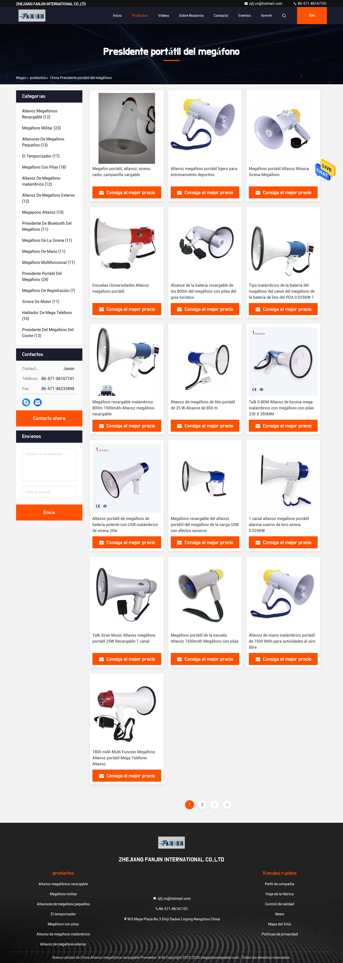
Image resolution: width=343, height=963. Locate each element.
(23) (41, 128)
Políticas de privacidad (280, 934)
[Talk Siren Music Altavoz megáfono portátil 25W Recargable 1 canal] (126, 594)
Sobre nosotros (191, 16)
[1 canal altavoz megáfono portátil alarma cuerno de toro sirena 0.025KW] (283, 478)
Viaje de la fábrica (279, 894)
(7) (48, 290)
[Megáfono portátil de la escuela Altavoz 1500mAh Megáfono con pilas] (205, 594)
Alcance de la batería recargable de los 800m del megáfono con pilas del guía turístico (203, 291)
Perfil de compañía (279, 884)
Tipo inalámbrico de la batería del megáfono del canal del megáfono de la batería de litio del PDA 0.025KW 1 (282, 291)
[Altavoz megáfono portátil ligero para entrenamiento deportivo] (205, 128)
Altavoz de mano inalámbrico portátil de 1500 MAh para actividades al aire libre (282, 641)
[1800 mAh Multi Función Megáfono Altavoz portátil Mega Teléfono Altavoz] (126, 711)
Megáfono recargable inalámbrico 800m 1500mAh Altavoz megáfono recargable (123, 408)
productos (38, 78)
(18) (44, 167)
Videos (163, 16)
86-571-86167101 (312, 4)
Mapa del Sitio (279, 924)
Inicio (117, 16)
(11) (47, 226)
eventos (244, 16)
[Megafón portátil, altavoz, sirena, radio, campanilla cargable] (126, 128)
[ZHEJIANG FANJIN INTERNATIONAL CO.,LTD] (32, 16)
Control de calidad (279, 904)
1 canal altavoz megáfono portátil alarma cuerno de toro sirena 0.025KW (279, 524)
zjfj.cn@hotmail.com (266, 4)
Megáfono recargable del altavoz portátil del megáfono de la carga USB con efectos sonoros (205, 524)
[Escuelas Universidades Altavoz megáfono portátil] (126, 244)
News (279, 914)
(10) (43, 212)
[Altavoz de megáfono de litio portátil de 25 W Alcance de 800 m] (205, 361)
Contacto (221, 16)
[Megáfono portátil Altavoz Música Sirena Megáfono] (283, 128)
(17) (41, 156)
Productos (140, 16)
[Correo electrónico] (37, 402)
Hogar (21, 78)
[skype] (26, 402)
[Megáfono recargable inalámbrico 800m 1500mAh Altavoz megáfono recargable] (126, 361)
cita (312, 15)
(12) (40, 114)
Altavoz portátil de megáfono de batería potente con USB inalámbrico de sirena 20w (125, 524)
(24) (42, 276)
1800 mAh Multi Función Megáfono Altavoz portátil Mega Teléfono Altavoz (123, 758)
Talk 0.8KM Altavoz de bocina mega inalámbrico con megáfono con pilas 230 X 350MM (281, 408)
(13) (43, 142)
